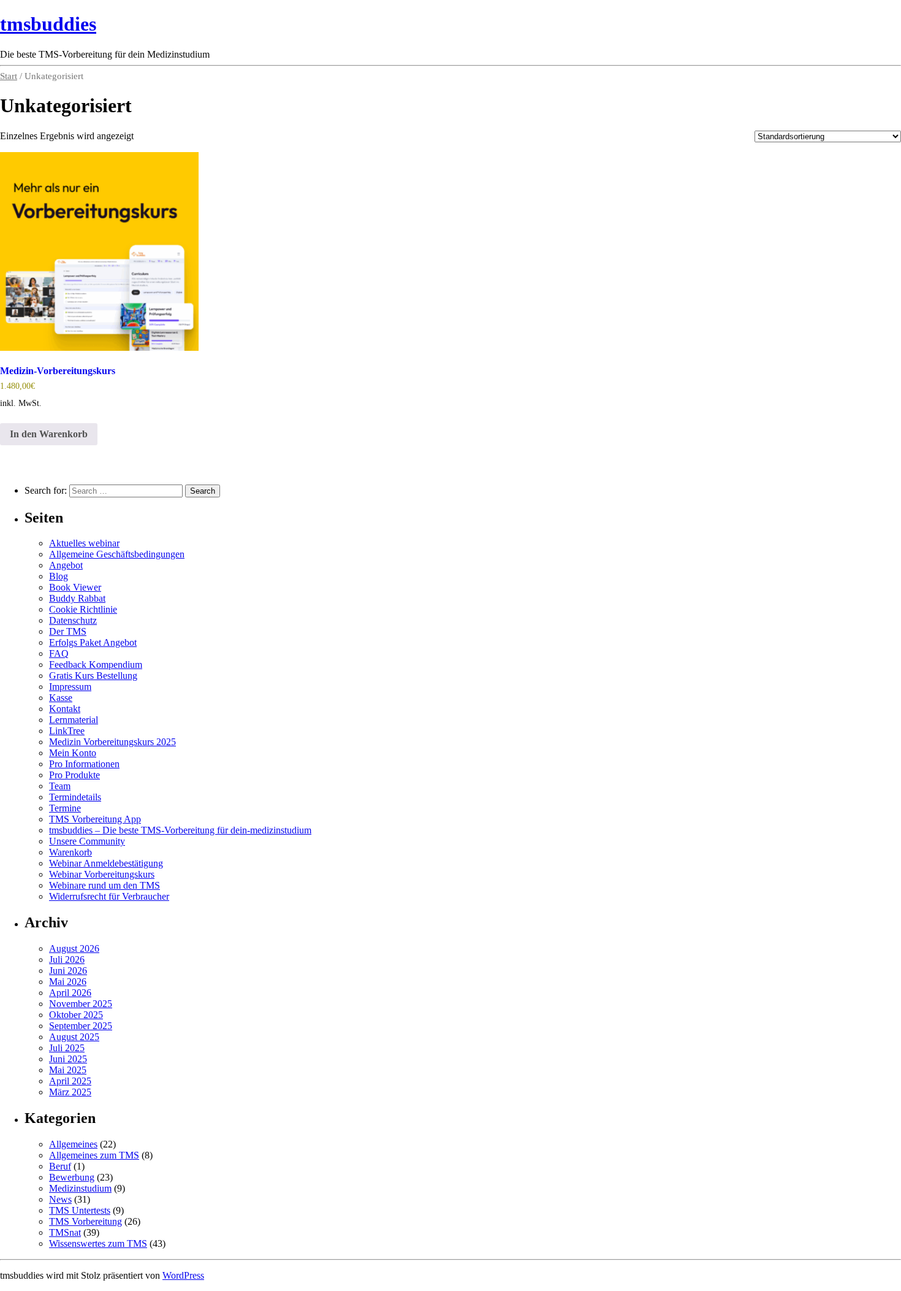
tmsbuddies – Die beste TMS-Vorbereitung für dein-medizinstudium (180, 830)
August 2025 (74, 1037)
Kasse (60, 697)
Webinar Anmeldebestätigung (106, 863)
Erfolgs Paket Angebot (93, 642)
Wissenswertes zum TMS (98, 1243)
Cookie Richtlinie (83, 609)
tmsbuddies (48, 24)
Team (59, 786)
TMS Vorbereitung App (95, 819)
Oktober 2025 (76, 1014)
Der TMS (67, 631)
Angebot (66, 565)
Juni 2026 (68, 970)
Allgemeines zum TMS (94, 1155)
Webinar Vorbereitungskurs (101, 874)
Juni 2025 (68, 1059)
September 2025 (80, 1026)
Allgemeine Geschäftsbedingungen (116, 554)
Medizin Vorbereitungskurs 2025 (112, 742)
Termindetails (75, 797)
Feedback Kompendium (95, 664)
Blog (58, 576)
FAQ (59, 653)
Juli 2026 (67, 959)
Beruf (60, 1166)
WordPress (183, 1275)
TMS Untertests (79, 1210)
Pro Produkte (74, 775)
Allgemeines (73, 1144)
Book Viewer (75, 587)
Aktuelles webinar (84, 543)
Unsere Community (87, 841)
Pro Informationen (84, 764)
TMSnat (65, 1232)
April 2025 (70, 1081)
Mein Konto (72, 753)
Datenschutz (73, 620)
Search (202, 491)
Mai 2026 (67, 981)
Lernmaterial (73, 719)
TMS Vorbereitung (85, 1221)
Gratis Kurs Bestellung (93, 675)
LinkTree (67, 731)
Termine (65, 808)
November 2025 (80, 1003)
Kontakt (64, 708)
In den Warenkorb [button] (49, 434)
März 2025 (70, 1092)
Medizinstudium (80, 1188)
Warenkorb (70, 852)
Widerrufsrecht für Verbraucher (109, 896)
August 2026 (74, 948)
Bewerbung (71, 1177)
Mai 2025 (67, 1070)
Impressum (70, 686)
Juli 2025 (67, 1048)
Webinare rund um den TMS (104, 885)
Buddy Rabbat (77, 598)
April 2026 (70, 992)
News (60, 1199)
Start (8, 76)
